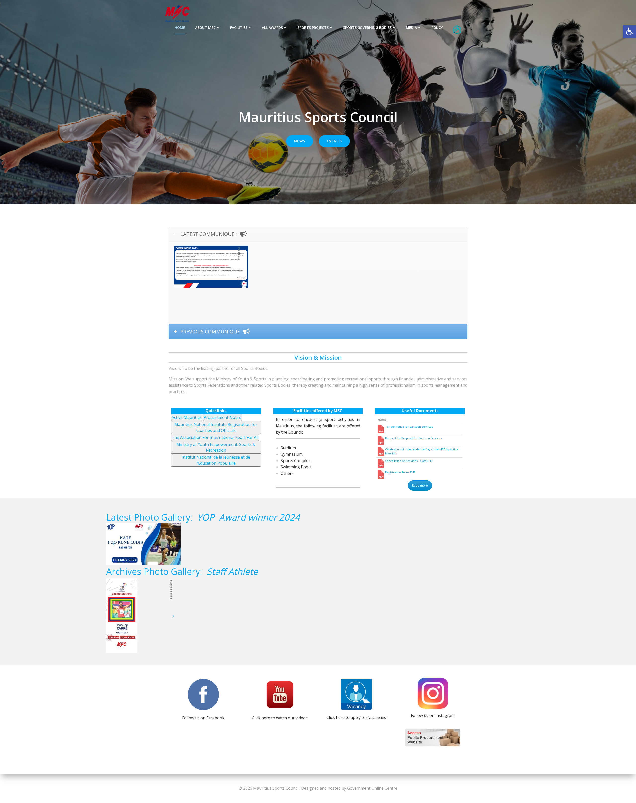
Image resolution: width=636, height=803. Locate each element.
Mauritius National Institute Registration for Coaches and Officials (215, 427)
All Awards (272, 27)
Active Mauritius (187, 417)
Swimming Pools (296, 467)
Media (411, 27)
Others (287, 473)
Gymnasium (292, 454)
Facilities (238, 27)
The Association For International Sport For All (215, 437)
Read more (420, 485)
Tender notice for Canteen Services (409, 426)
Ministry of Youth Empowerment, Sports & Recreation (215, 447)
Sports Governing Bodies (367, 27)
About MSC (205, 27)
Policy (437, 27)
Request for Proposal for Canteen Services (413, 438)
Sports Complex (295, 460)
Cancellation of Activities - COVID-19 (409, 461)
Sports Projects (313, 27)
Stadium (288, 448)
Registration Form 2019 (400, 472)
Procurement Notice (222, 417)
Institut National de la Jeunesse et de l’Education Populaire (216, 460)
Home (180, 27)
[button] (318, 41)
